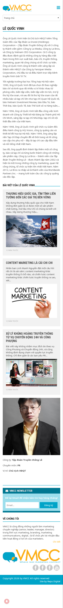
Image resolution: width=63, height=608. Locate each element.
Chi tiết (56, 541)
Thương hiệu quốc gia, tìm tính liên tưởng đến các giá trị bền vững (31, 195)
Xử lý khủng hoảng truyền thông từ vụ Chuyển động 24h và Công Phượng (29, 337)
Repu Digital (53, 581)
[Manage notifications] (6, 601)
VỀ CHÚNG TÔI (11, 518)
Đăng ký (48, 505)
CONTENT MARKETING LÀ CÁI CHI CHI (29, 263)
